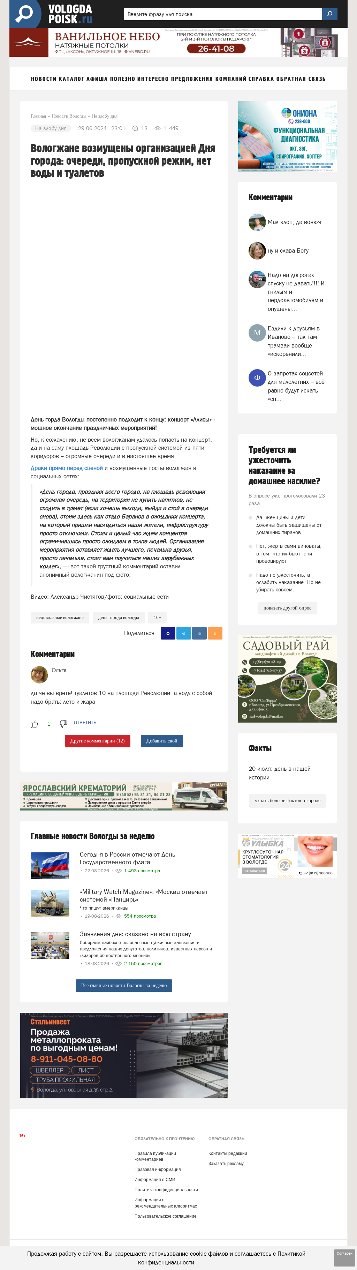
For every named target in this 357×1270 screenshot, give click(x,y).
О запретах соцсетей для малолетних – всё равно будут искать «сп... (296, 386)
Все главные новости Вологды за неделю (124, 985)
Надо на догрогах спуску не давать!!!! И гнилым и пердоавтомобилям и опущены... (296, 291)
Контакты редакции (227, 1153)
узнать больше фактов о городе (287, 800)
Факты (260, 749)
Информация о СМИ (155, 1179)
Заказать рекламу (226, 1163)
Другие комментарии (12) (97, 741)
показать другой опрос (287, 608)
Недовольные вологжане (60, 617)
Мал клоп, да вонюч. (295, 221)
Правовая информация (158, 1169)
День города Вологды (118, 617)
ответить (85, 722)
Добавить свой (161, 741)
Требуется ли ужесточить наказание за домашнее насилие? (284, 466)
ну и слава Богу (288, 250)
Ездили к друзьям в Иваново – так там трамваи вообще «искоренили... (294, 341)
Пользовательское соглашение (166, 1216)
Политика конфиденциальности (166, 1189)
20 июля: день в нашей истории (280, 772)
